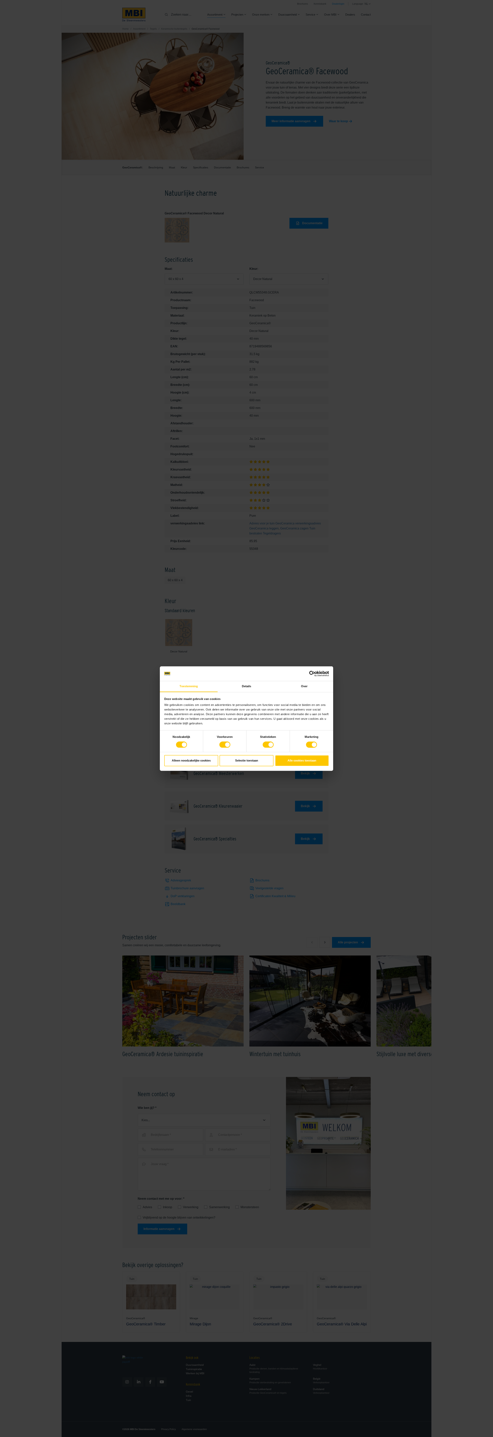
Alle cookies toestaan (302, 760)
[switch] (224, 745)
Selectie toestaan (246, 760)
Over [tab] (304, 686)
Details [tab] (246, 686)
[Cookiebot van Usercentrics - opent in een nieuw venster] (312, 673)
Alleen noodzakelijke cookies (191, 760)
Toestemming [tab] (188, 686)
